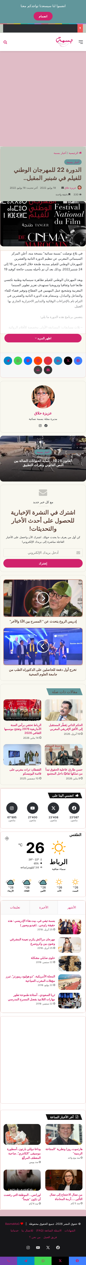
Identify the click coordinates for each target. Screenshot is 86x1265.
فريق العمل (50, 1237)
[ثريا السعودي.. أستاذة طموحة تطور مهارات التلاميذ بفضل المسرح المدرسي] (69, 1000)
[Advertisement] (43, 98)
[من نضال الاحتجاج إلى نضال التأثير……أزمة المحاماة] (63, 1180)
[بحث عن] (5, 43)
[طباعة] (38, 370)
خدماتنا (15, 1230)
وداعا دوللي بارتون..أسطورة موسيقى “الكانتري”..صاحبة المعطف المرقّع (24, 1153)
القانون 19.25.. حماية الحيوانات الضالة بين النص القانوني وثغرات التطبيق (43, 463)
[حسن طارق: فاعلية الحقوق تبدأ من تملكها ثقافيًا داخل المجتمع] (64, 755)
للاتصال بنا (27, 1230)
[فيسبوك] (78, 361)
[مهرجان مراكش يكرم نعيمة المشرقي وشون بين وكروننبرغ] (69, 945)
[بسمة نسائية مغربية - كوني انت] (64, 42)
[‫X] (68, 361)
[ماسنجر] (28, 361)
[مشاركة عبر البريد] (48, 370)
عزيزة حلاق (70, 187)
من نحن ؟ (34, 1237)
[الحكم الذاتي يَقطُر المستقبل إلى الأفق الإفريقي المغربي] (64, 710)
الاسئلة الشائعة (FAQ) (49, 1230)
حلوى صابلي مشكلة (43, 957)
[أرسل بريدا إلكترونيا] (62, 187)
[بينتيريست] (48, 361)
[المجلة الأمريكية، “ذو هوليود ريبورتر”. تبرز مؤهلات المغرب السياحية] (69, 982)
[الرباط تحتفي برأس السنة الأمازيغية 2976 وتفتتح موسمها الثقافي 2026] (22, 710)
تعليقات (15, 907)
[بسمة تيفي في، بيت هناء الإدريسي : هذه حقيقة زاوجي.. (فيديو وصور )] (69, 926)
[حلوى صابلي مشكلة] (69, 963)
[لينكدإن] (58, 361)
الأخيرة (43, 907)
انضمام (43, 16)
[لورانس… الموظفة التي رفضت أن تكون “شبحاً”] (22, 1180)
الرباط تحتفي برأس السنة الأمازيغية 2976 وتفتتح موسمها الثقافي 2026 (22, 729)
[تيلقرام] (8, 361)
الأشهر (71, 907)
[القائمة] (81, 43)
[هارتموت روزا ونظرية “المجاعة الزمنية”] (63, 1134)
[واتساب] (18, 361)
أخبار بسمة (60, 153)
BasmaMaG (12, 1223)
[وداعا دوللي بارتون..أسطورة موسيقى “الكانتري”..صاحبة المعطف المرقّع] (22, 1134)
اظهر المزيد (44, 338)
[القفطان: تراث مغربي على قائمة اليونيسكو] (22, 755)
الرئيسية (74, 153)
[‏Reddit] (38, 361)
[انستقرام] (40, 425)
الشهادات (69, 1230)
